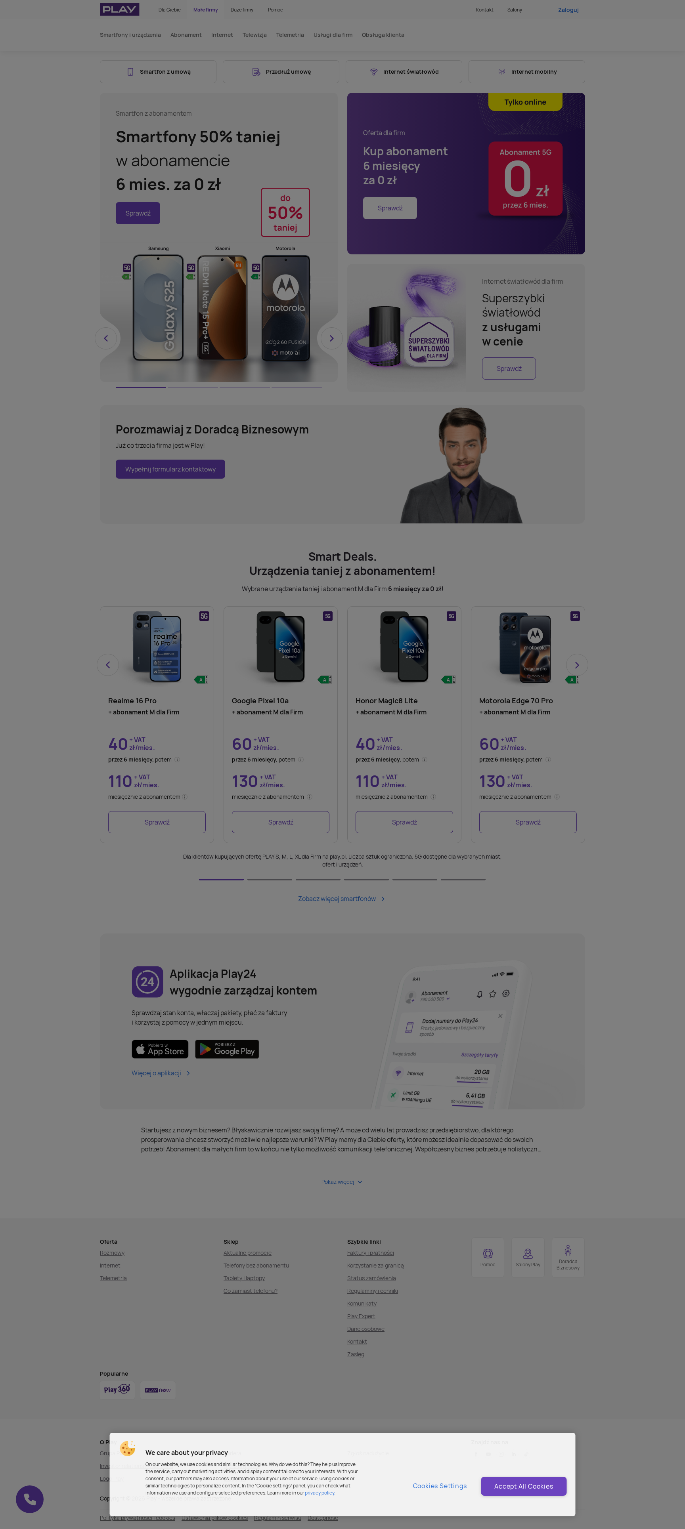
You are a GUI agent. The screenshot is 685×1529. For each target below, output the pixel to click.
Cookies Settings (440, 1485)
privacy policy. (320, 1492)
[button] (128, 1448)
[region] (343, 1474)
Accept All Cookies (523, 1486)
